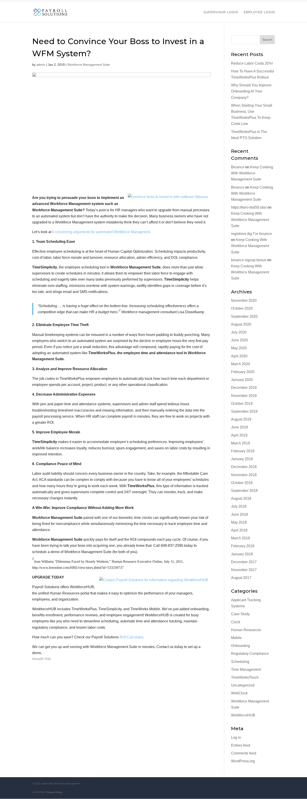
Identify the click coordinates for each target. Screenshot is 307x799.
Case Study (240, 614)
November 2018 (244, 475)
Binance (237, 167)
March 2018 (240, 538)
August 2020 (241, 324)
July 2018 (239, 506)
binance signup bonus (248, 260)
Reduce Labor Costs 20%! (252, 63)
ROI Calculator (131, 637)
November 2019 (244, 396)
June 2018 (239, 514)
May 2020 (239, 348)
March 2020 (240, 364)
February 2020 (242, 372)
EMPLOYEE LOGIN (259, 12)
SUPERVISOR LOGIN (220, 12)
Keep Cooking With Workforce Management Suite (252, 173)
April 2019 (239, 435)
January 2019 (242, 459)
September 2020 (244, 316)
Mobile (236, 638)
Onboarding (240, 646)
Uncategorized (242, 685)
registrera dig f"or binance (251, 234)
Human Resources (246, 630)
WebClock (239, 693)
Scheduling (240, 662)
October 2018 (242, 483)
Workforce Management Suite (88, 64)
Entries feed (240, 745)
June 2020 (239, 340)
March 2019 (240, 443)
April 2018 (239, 530)
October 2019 (242, 403)
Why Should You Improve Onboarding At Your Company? (251, 91)
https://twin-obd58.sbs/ (249, 207)
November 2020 (244, 300)
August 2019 (241, 419)
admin (40, 64)
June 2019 (239, 427)
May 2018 (239, 522)
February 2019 (242, 451)
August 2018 (241, 498)
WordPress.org (243, 761)
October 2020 (242, 308)
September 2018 (244, 491)
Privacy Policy (53, 792)
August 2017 (241, 578)
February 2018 (242, 546)
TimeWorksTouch (245, 677)
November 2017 (244, 570)
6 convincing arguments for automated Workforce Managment (101, 232)
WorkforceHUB (243, 715)
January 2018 (242, 554)
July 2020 (239, 332)
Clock (235, 622)
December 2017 (244, 562)
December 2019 (244, 387)
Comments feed (243, 753)
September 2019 (244, 411)
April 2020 (239, 356)
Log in (236, 737)
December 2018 (244, 467)
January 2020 (242, 380)
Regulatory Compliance (250, 653)
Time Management (246, 669)
